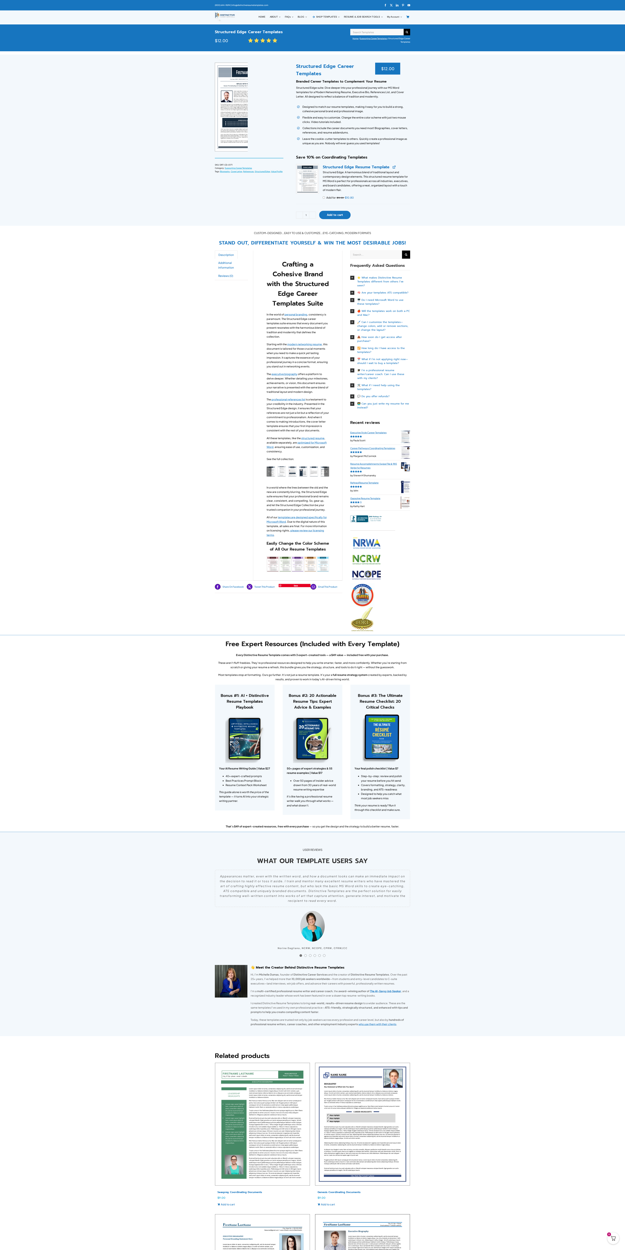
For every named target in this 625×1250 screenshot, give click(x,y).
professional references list (288, 399)
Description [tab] (226, 255)
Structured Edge (262, 171)
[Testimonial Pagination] (300, 955)
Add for (340, 197)
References (248, 171)
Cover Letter (236, 171)
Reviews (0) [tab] (225, 276)
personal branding (296, 314)
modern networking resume (304, 344)
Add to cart (335, 215)
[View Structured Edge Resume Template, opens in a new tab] (394, 167)
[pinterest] (403, 5)
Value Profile (277, 171)
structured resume (312, 438)
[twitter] (391, 5)
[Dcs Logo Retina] (225, 13)
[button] (307, 179)
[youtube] (409, 5)
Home (355, 38)
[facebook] (385, 5)
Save (296, 585)
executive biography (284, 374)
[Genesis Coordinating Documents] (362, 1124)
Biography (225, 171)
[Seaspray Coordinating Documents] (262, 1124)
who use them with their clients (377, 1024)
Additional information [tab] (226, 265)
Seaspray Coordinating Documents (239, 1192)
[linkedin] (397, 5)
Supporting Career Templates (373, 38)
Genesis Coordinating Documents (339, 1192)
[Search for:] (377, 31)
